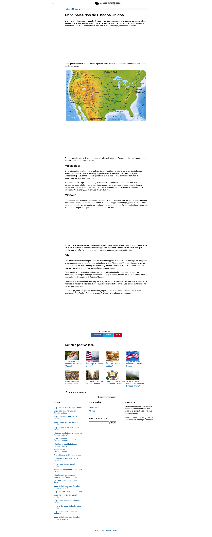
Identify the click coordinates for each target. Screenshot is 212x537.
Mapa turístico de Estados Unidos (68, 408)
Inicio (68, 9)
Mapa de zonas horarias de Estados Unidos (65, 412)
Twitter (108, 335)
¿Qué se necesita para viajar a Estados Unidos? (94, 364)
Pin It (117, 335)
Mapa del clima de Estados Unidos (68, 492)
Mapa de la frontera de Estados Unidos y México (67, 518)
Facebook (97, 335)
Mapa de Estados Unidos (107, 531)
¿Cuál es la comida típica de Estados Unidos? (114, 364)
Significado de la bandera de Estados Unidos (134, 364)
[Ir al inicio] (108, 5)
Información (94, 408)
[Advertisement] (106, 44)
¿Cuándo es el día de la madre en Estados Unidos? (74, 364)
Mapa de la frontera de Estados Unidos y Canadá (67, 487)
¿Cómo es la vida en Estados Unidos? (94, 382)
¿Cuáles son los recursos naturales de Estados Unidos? (135, 383)
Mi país (75, 9)
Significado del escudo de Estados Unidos (115, 382)
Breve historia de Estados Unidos (72, 382)
